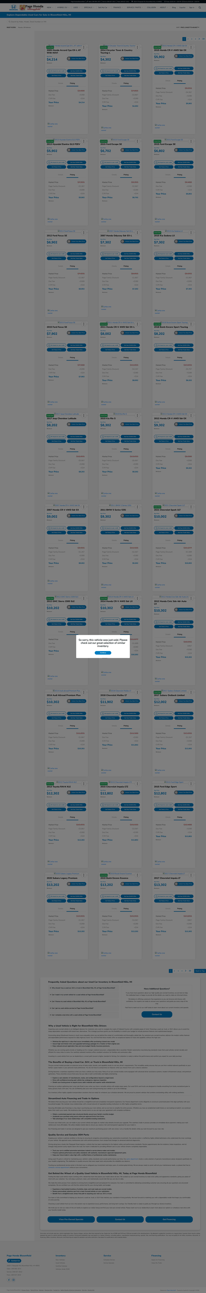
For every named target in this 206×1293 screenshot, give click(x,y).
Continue (103, 653)
